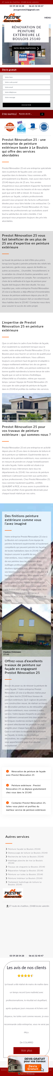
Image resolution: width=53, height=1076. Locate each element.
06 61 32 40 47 (36, 6)
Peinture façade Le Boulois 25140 (24, 849)
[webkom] (26, 1073)
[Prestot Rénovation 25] (12, 18)
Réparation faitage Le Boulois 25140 (25, 871)
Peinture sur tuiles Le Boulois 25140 (25, 874)
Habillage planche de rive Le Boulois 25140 (25, 862)
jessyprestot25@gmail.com (26, 10)
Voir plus (26, 1050)
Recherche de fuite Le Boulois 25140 (26, 857)
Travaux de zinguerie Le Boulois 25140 (26, 867)
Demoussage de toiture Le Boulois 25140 (28, 853)
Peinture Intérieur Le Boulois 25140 (25, 878)
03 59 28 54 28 (17, 6)
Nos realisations (25, 48)
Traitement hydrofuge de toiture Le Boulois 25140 (25, 883)
